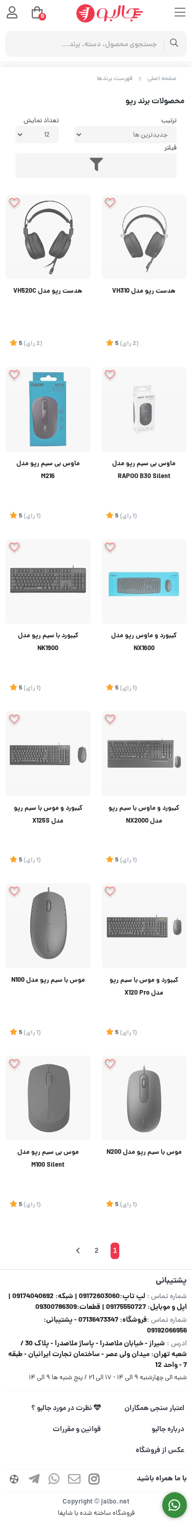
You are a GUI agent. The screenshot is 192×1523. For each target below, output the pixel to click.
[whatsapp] (54, 1481)
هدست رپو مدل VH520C (47, 292)
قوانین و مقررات (77, 1429)
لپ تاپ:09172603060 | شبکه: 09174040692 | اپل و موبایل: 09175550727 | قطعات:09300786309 (97, 1302)
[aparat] (14, 1481)
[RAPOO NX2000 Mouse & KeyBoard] (144, 753)
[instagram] (94, 1481)
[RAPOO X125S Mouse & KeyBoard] (48, 753)
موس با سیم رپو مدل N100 (48, 981)
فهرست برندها (115, 79)
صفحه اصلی (162, 79)
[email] (74, 1481)
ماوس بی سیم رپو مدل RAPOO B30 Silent (144, 470)
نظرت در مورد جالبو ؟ (62, 1408)
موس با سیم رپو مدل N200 (144, 1153)
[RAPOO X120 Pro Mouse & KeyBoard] (144, 925)
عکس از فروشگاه (160, 1450)
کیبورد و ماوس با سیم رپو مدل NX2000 (144, 815)
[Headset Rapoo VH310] (144, 237)
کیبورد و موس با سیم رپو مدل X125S (48, 815)
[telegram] (34, 1481)
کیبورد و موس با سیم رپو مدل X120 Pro (144, 987)
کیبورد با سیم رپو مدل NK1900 (48, 642)
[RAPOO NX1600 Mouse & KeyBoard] (144, 581)
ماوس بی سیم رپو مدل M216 (48, 470)
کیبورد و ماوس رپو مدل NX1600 (144, 642)
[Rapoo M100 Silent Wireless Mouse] (48, 1098)
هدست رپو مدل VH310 (144, 292)
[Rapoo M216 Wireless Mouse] (48, 409)
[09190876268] (174, 1505)
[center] (174, 43)
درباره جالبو (168, 1429)
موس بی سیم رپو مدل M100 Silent (48, 1159)
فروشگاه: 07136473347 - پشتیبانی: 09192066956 (115, 1326)
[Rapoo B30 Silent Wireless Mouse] (144, 409)
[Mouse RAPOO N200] (144, 1098)
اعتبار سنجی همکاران (154, 1408)
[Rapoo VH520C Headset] (48, 237)
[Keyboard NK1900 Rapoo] (48, 581)
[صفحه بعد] (77, 1251)
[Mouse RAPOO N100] (48, 925)
